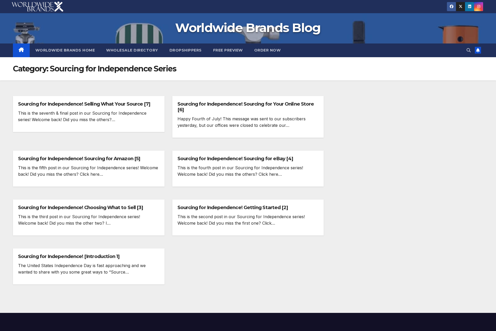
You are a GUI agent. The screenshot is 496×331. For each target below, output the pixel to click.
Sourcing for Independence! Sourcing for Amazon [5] (79, 158)
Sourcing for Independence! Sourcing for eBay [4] (235, 158)
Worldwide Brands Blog (248, 27)
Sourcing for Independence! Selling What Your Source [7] (84, 104)
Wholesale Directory (132, 50)
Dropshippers (185, 50)
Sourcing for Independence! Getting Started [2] (232, 207)
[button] (469, 50)
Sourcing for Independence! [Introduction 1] (68, 256)
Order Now (267, 50)
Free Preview (228, 50)
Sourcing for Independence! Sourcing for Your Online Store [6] (245, 107)
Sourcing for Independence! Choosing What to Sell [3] (80, 207)
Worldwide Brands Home (65, 50)
